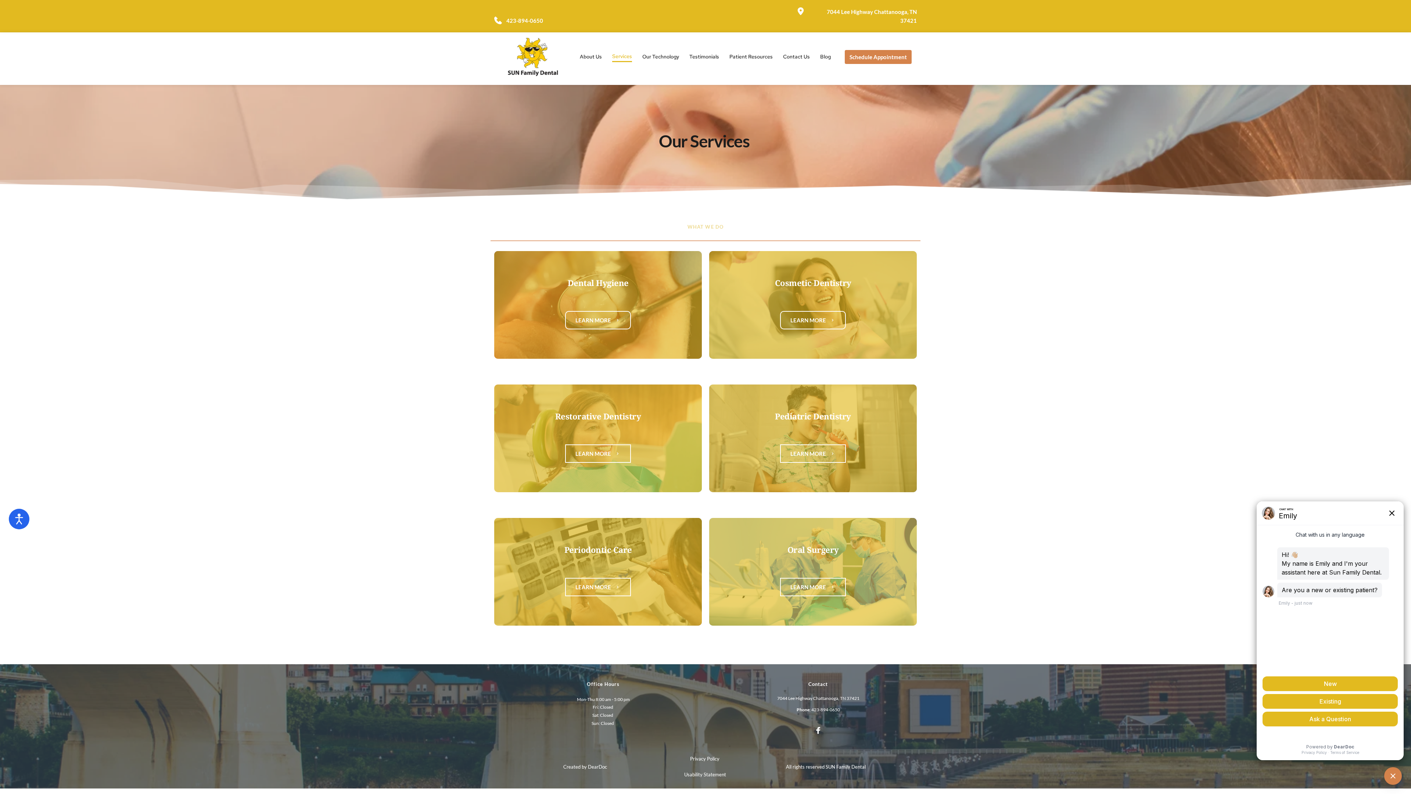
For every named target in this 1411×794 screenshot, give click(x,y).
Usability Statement (705, 774)
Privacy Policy (705, 759)
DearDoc (597, 767)
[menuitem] (591, 56)
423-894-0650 (825, 709)
